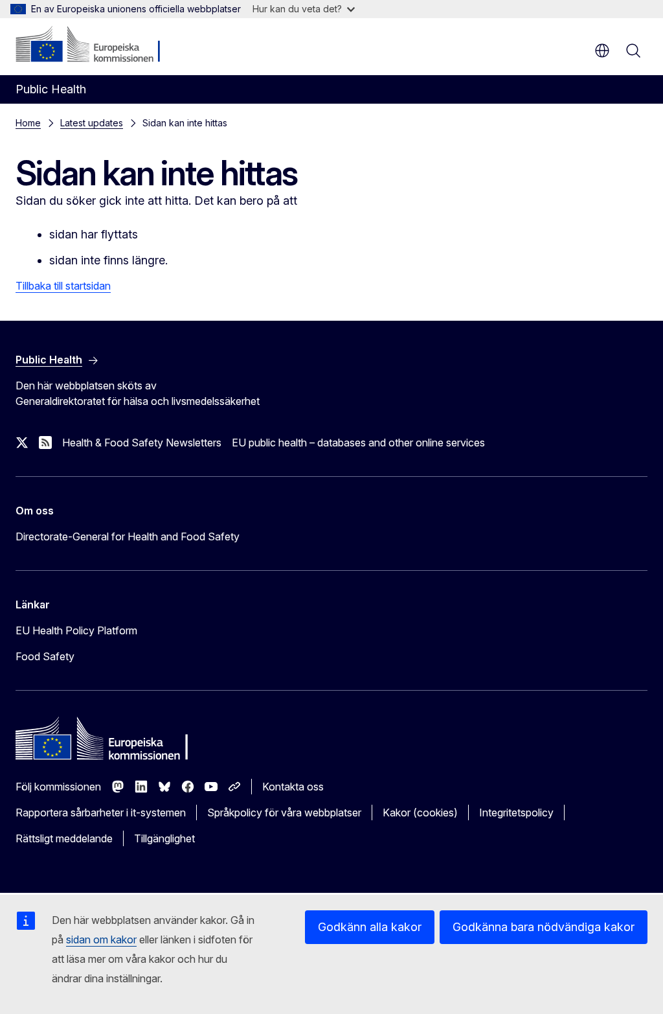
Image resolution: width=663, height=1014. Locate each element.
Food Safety (45, 656)
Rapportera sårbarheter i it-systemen (101, 812)
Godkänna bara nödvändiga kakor (544, 927)
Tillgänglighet (164, 838)
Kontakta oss (293, 786)
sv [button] (602, 50)
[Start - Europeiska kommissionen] (94, 45)
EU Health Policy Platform (76, 630)
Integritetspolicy (516, 812)
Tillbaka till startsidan (63, 285)
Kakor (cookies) (420, 812)
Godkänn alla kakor (369, 927)
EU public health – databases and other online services (358, 442)
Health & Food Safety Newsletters (141, 442)
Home (28, 122)
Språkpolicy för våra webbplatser (284, 812)
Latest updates (91, 122)
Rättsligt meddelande (64, 838)
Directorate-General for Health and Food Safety (128, 536)
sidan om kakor (101, 939)
